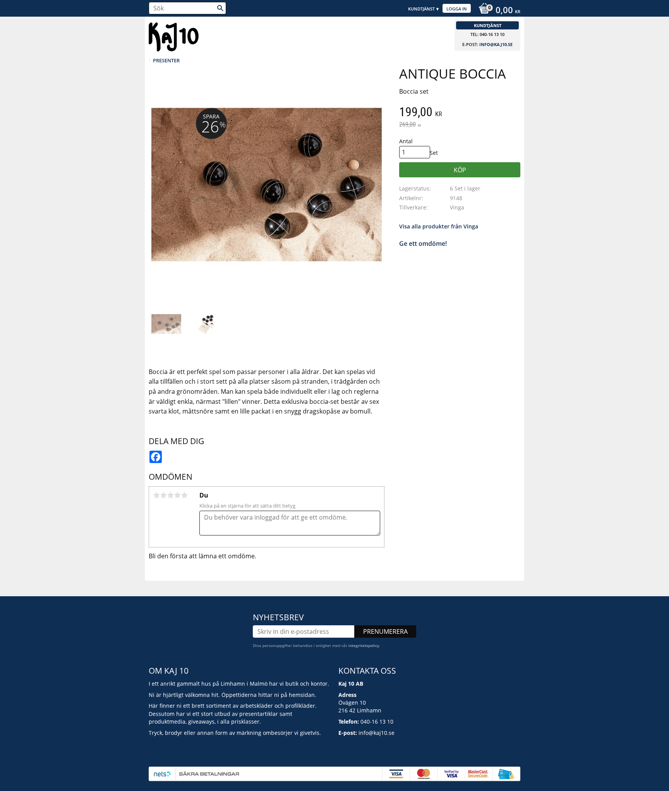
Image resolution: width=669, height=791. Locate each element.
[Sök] (220, 8)
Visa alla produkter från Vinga (438, 226)
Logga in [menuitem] (456, 9)
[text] (459, 112)
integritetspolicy (363, 645)
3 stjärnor (170, 495)
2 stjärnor (163, 495)
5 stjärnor (184, 495)
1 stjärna (156, 495)
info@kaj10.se (496, 44)
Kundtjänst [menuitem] (421, 9)
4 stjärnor (177, 495)
